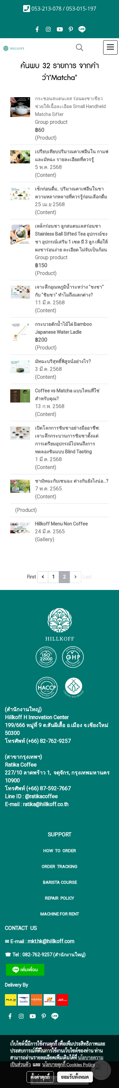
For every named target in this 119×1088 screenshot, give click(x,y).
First (31, 576)
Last (87, 576)
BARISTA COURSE (59, 882)
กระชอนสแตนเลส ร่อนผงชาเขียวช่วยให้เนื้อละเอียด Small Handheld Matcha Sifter (70, 106)
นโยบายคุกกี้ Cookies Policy (68, 1064)
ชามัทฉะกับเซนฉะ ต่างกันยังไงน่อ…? (71, 481)
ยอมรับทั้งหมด (75, 1077)
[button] (77, 47)
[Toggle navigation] (110, 47)
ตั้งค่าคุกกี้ (40, 1077)
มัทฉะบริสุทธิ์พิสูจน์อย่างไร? (63, 361)
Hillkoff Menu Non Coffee (61, 523)
